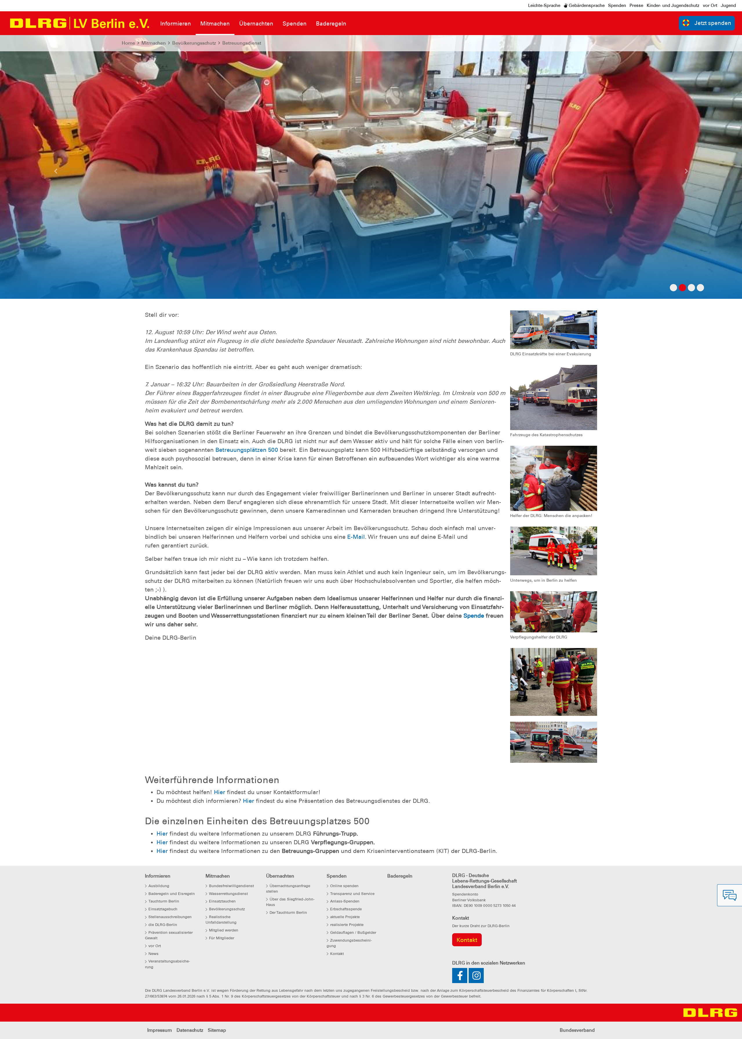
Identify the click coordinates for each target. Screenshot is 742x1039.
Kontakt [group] (467, 939)
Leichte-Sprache (544, 5)
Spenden (617, 5)
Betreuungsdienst (241, 43)
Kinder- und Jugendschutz (673, 5)
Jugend (728, 5)
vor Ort (710, 5)
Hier (220, 792)
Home (128, 43)
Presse (636, 5)
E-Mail (356, 536)
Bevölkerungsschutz (194, 43)
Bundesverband (577, 1030)
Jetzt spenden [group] (712, 23)
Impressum (159, 1030)
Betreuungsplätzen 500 (246, 449)
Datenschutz (190, 1030)
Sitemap (217, 1030)
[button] (55, 173)
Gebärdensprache (586, 5)
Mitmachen (153, 43)
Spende (473, 615)
